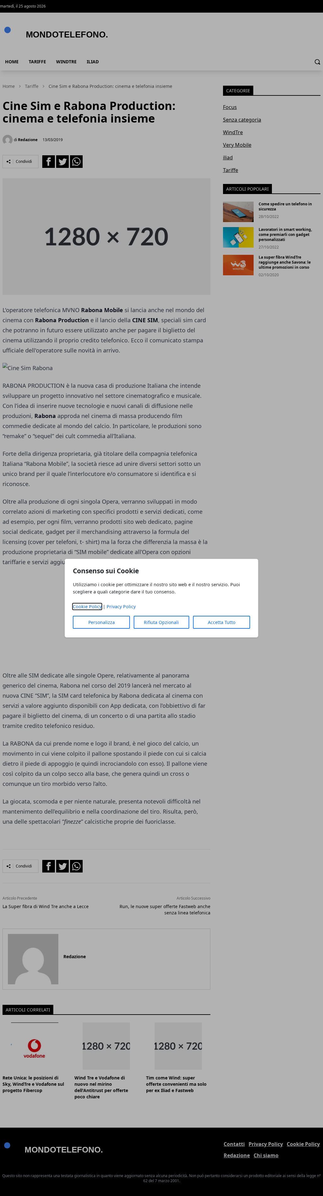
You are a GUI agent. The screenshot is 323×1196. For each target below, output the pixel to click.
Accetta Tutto (221, 622)
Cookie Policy (87, 606)
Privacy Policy (121, 606)
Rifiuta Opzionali (161, 622)
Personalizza (101, 622)
